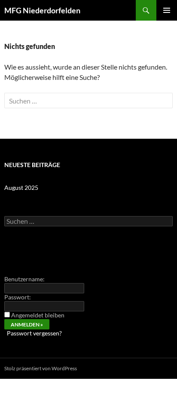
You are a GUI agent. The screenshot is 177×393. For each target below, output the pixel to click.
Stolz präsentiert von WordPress (40, 368)
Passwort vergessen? (34, 333)
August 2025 (21, 187)
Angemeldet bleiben (37, 315)
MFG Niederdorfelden (42, 10)
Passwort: (17, 297)
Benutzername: (24, 279)
